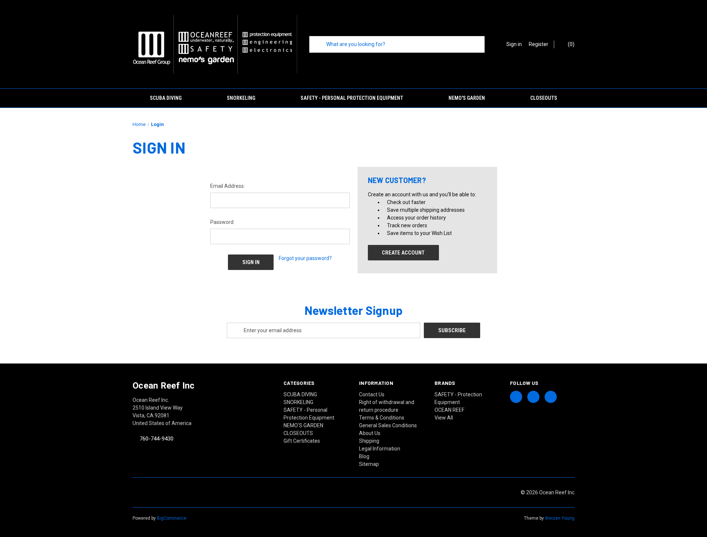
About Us (369, 433)
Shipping (369, 441)
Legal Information (379, 449)
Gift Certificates (302, 441)
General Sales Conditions (388, 425)
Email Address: (227, 186)
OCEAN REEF (449, 410)
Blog (364, 456)
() (570, 44)
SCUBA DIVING (166, 98)
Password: (222, 222)
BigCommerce (171, 518)
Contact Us (371, 394)
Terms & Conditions (381, 418)
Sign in (514, 44)
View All (444, 418)
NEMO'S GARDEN (467, 98)
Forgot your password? (305, 258)
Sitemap (369, 464)
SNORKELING (241, 98)
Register (538, 44)
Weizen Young (559, 518)
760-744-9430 (156, 439)
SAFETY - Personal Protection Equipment (351, 98)
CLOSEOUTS (543, 98)
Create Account (403, 252)
